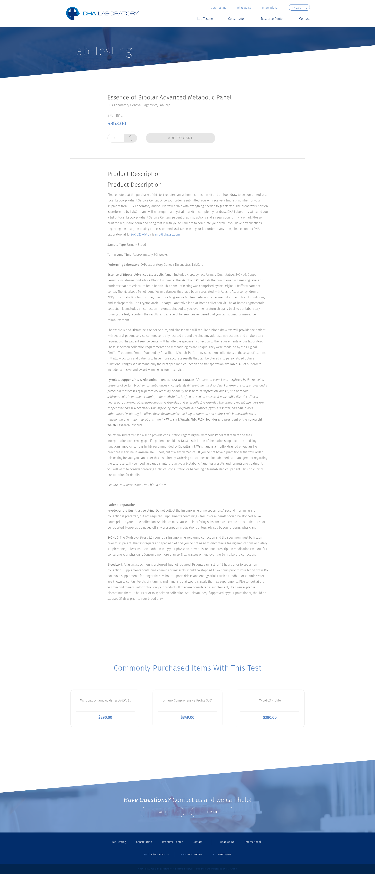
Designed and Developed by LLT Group (216, 869)
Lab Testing (205, 18)
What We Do (244, 7)
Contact (304, 18)
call (162, 812)
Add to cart (180, 138)
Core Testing (218, 7)
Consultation (237, 18)
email (212, 812)
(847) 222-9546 (139, 234)
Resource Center (272, 18)
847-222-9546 (195, 854)
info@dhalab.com (167, 234)
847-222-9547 (224, 854)
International (270, 7)
